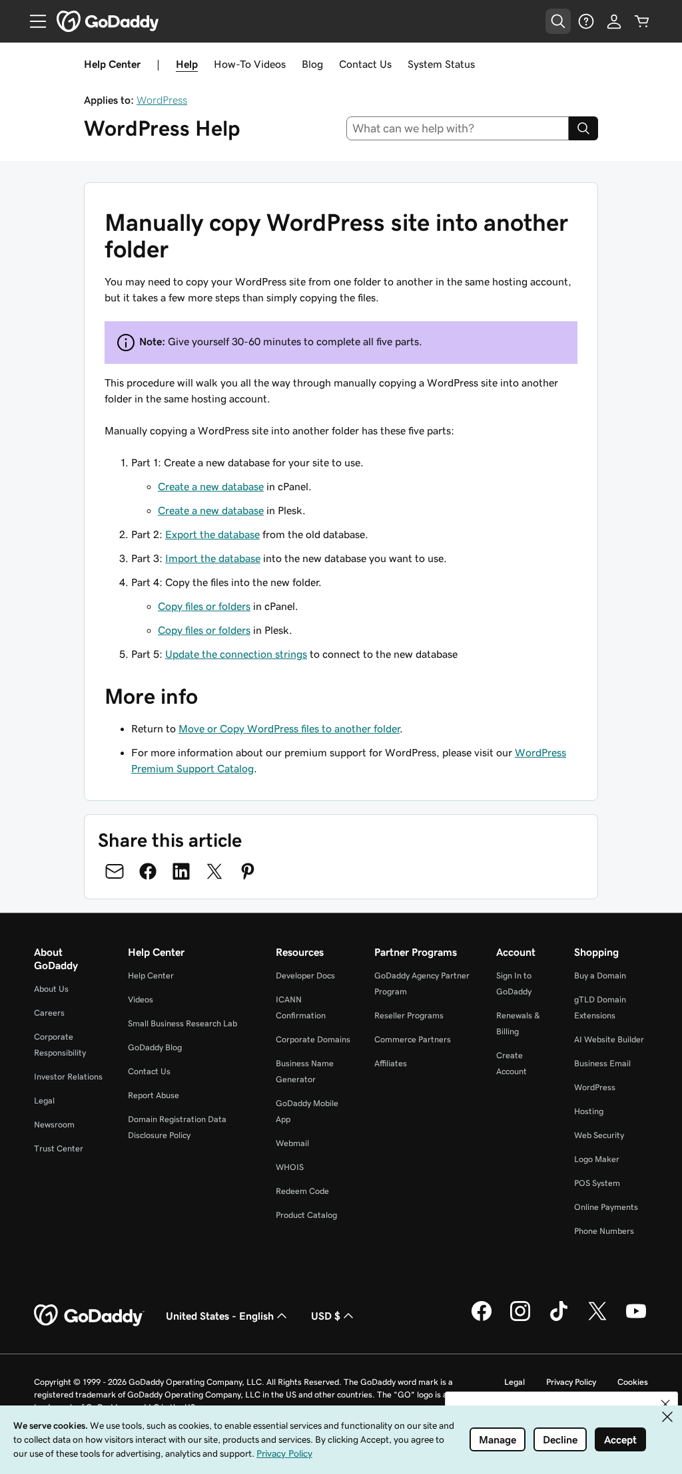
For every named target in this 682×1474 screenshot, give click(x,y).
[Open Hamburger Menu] (32, 21)
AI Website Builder (609, 1039)
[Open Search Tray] (558, 21)
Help (187, 64)
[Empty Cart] (642, 21)
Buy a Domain (600, 975)
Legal (44, 1100)
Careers (49, 1012)
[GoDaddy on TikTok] (559, 1319)
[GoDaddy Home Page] (89, 1315)
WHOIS (290, 1167)
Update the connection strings (236, 654)
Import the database (212, 558)
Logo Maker (596, 1159)
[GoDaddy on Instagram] (520, 1319)
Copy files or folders (204, 606)
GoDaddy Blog (155, 1047)
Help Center (151, 975)
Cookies (632, 1382)
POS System (597, 1183)
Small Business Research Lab (182, 1023)
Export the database (212, 534)
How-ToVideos (250, 64)
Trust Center (58, 1148)
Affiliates (390, 1063)
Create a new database (211, 486)
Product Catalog (306, 1215)
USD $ (325, 1315)
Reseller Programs (409, 1015)
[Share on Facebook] (148, 871)
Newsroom (54, 1124)
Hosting (588, 1111)
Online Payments (606, 1207)
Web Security (599, 1135)
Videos (140, 999)
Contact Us (365, 64)
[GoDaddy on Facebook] (482, 1319)
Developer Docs (305, 975)
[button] (665, 1404)
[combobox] (457, 128)
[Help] (586, 21)
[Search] (583, 128)
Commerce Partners (412, 1039)
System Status (441, 64)
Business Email (602, 1063)
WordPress (162, 99)
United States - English (220, 1315)
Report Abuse (153, 1095)
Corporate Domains (313, 1039)
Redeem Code (302, 1191)
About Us (51, 988)
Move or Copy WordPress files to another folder (289, 728)
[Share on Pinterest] (247, 871)
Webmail (292, 1143)
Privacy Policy (571, 1382)
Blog (312, 64)
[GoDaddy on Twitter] (597, 1319)
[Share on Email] (114, 871)
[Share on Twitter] (214, 871)
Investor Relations (68, 1076)
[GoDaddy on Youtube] (636, 1319)
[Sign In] (614, 21)
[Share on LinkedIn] (181, 871)
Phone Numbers (604, 1231)
